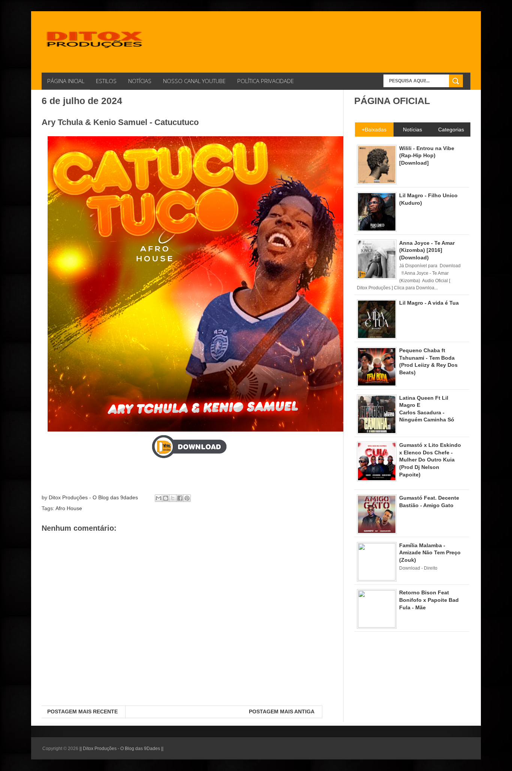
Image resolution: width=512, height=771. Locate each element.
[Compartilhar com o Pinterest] (187, 498)
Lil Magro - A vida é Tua (429, 303)
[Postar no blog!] (165, 498)
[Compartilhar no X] (173, 498)
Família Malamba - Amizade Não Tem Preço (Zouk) (430, 552)
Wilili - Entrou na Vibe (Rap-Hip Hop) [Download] (426, 155)
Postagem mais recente (82, 711)
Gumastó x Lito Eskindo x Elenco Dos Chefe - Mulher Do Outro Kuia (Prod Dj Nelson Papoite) (430, 459)
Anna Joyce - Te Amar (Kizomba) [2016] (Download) (427, 250)
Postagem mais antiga (281, 711)
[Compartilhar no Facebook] (180, 498)
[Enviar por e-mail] (158, 498)
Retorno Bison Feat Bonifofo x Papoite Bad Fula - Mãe (429, 599)
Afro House (68, 508)
